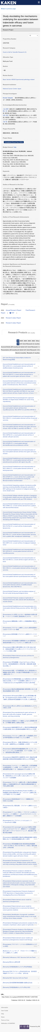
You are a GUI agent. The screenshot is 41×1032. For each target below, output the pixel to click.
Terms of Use (5, 1020)
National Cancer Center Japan (12, 88)
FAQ (2, 1014)
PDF (12, 313)
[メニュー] (38, 2)
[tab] (21, 332)
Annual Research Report (13, 310)
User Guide (4, 1010)
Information (4, 1007)
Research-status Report (13, 318)
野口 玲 (5, 111)
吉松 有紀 (6, 115)
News (2, 1017)
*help (14, 147)
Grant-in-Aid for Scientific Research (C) (14, 52)
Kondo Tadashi (8, 98)
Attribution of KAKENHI (8, 1023)
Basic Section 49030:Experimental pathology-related (18, 79)
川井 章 (5, 122)
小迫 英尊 (6, 109)
